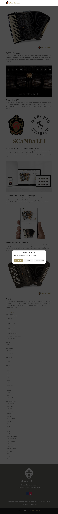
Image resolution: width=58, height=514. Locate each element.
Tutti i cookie (18, 260)
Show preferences (39, 260)
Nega (28, 260)
